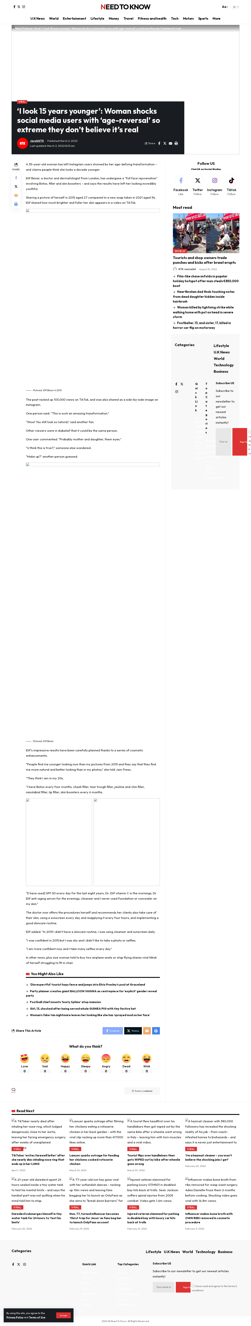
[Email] (170, 143)
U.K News (222, 352)
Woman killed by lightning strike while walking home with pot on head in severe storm (203, 312)
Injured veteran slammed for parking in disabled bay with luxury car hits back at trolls (153, 1218)
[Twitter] (18, 6)
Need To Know (125, 7)
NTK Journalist (187, 269)
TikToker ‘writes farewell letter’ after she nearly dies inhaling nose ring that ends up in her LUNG (38, 1159)
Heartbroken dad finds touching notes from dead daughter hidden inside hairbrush (204, 296)
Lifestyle (221, 345)
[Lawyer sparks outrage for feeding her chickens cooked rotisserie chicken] (96, 1135)
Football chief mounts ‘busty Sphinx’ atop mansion (65, 1002)
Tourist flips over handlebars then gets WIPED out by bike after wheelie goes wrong (153, 1159)
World (180, 251)
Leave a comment (144, 1090)
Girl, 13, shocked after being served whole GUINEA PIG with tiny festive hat (83, 1008)
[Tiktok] (231, 185)
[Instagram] (23, 6)
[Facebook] (14, 6)
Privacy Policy (14, 1317)
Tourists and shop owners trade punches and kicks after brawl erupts (204, 260)
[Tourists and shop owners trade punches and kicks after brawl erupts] (206, 233)
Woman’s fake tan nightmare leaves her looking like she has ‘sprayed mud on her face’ (90, 1015)
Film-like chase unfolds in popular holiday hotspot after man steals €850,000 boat (206, 281)
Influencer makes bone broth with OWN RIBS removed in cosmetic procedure (209, 1218)
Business (221, 371)
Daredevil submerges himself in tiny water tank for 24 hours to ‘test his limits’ (37, 1218)
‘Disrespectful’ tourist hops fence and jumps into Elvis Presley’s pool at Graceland (87, 984)
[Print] (176, 143)
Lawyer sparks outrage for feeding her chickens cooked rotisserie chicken (94, 1159)
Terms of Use (37, 1317)
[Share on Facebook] (159, 143)
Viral (22, 101)
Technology (224, 365)
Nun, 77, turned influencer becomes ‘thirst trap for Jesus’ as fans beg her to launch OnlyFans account (95, 1218)
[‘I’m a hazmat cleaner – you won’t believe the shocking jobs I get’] (212, 1135)
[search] (217, 7)
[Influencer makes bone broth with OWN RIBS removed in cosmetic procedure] (212, 1193)
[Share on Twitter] (164, 143)
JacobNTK (37, 141)
